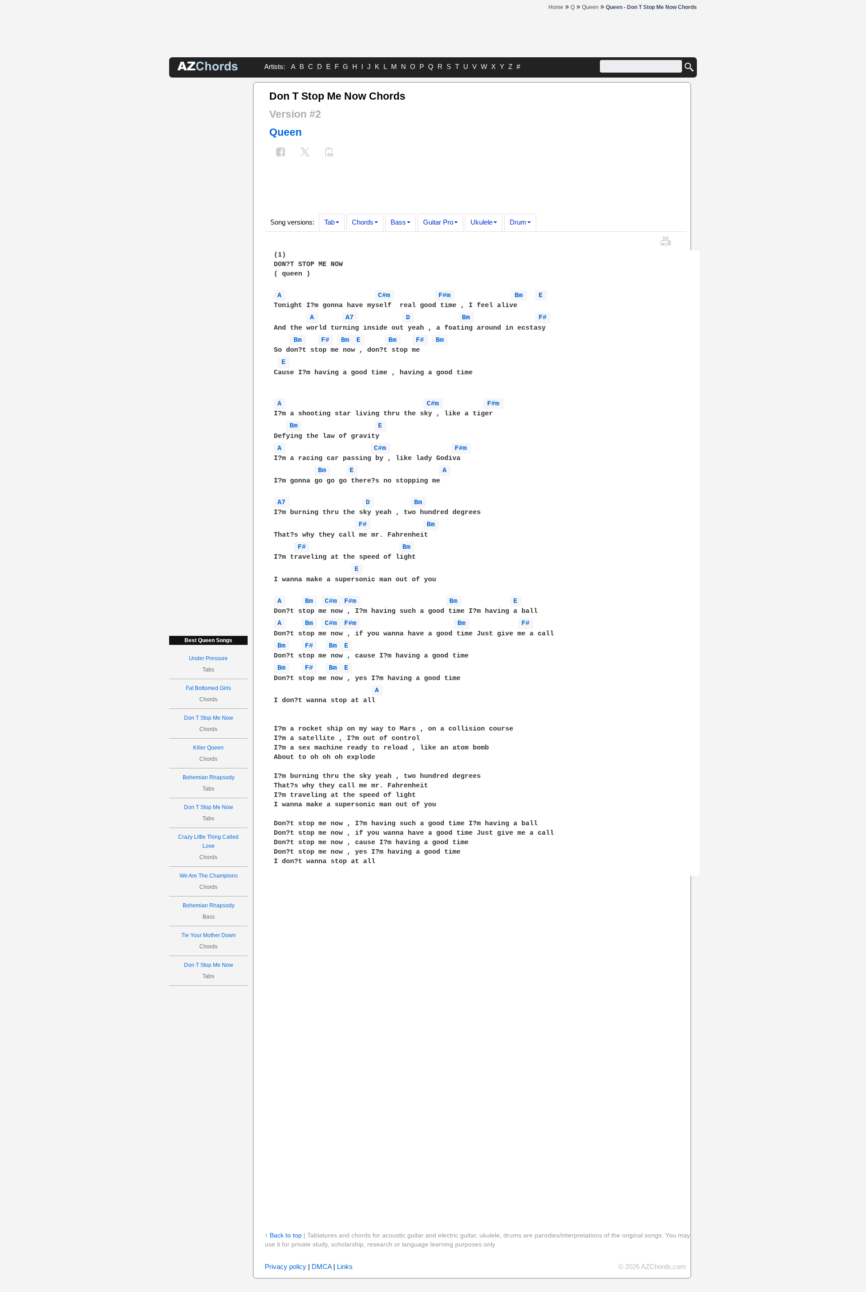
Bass (398, 222)
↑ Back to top (283, 1235)
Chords (362, 222)
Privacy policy (285, 1266)
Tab (329, 222)
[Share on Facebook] (280, 153)
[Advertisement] (208, 217)
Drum (518, 222)
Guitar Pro (438, 222)
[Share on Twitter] (305, 153)
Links (345, 1266)
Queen (285, 132)
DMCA (322, 1266)
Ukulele (481, 222)
